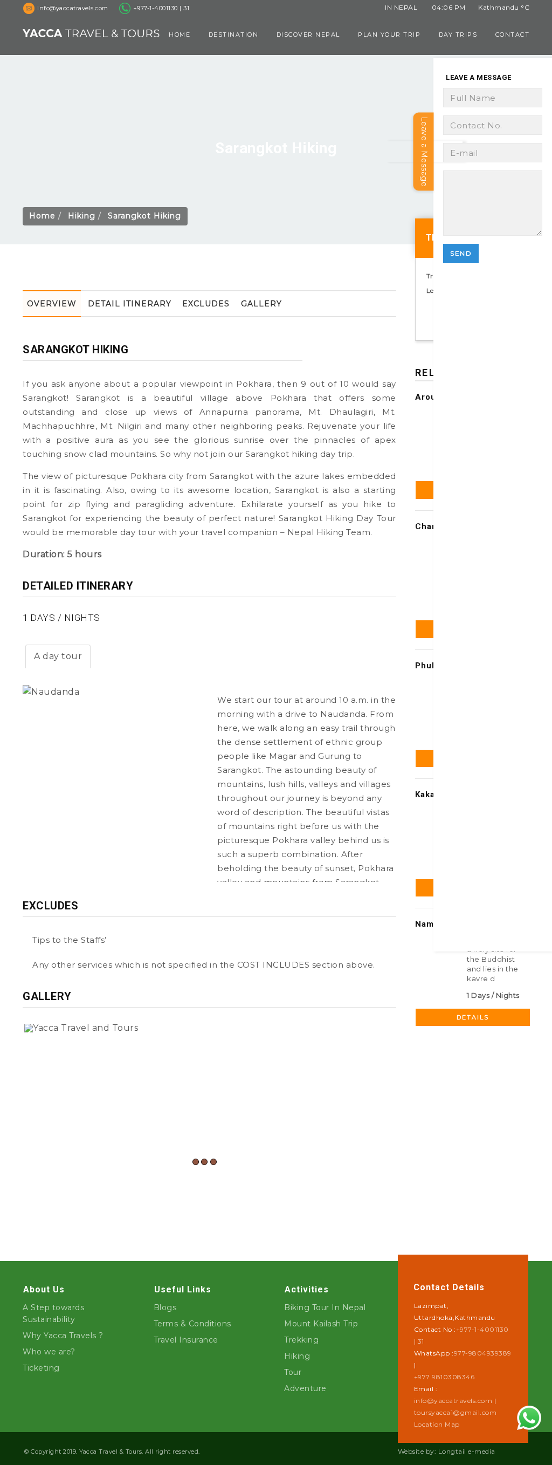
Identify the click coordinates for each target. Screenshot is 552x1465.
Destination (234, 34)
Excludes (206, 304)
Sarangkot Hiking (144, 216)
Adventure (305, 1388)
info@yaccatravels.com (453, 1400)
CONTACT (512, 34)
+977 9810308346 (444, 1377)
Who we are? (49, 1352)
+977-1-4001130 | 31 (161, 8)
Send (461, 253)
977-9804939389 (483, 1353)
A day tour (58, 656)
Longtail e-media (466, 1451)
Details (473, 1017)
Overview (52, 304)
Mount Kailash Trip (321, 1324)
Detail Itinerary (129, 304)
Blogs (165, 1307)
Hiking (81, 216)
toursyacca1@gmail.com (455, 1412)
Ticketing (41, 1368)
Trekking (301, 1340)
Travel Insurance (186, 1340)
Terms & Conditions (192, 1324)
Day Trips (458, 34)
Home (179, 34)
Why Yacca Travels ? (63, 1335)
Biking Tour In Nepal (324, 1307)
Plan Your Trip (389, 34)
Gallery (261, 304)
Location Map (437, 1424)
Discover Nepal (308, 34)
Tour (292, 1372)
